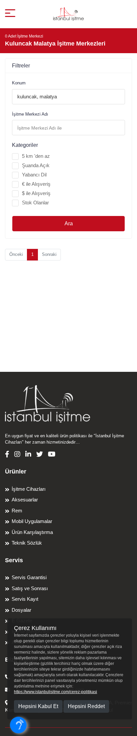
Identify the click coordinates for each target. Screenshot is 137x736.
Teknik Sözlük (27, 543)
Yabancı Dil (34, 174)
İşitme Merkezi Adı (30, 114)
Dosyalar (21, 610)
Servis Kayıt (25, 599)
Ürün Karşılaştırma (32, 532)
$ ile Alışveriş (36, 193)
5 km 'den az (36, 156)
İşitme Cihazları (29, 489)
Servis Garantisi (29, 577)
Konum (19, 82)
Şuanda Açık (36, 165)
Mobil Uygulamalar (32, 521)
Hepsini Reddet (86, 706)
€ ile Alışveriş (36, 184)
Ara (69, 223)
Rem (17, 510)
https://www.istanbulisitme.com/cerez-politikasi (55, 691)
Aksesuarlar (25, 499)
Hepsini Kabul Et (38, 706)
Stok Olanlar (35, 202)
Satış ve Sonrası (30, 588)
